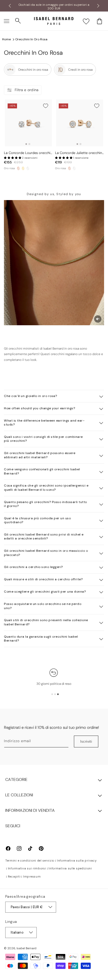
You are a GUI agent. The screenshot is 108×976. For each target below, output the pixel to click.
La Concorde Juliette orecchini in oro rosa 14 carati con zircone (79, 153)
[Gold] (23, 168)
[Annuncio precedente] (9, 6)
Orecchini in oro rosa (31, 39)
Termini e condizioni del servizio (29, 860)
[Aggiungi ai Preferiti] (45, 106)
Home (6, 39)
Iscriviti (86, 741)
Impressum (32, 876)
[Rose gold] (18, 168)
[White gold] (27, 168)
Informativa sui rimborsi (27, 868)
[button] (6, 21)
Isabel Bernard (26, 948)
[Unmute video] (97, 319)
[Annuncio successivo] (98, 6)
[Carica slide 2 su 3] (55, 694)
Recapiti (14, 876)
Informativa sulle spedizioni (70, 868)
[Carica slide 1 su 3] (52, 694)
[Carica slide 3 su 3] (58, 694)
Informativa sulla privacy (77, 860)
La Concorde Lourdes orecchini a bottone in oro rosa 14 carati (28, 153)
